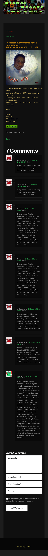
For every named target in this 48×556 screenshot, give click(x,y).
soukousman (21, 309)
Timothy (19, 209)
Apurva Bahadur (22, 160)
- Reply (28, 162)
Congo (8, 139)
